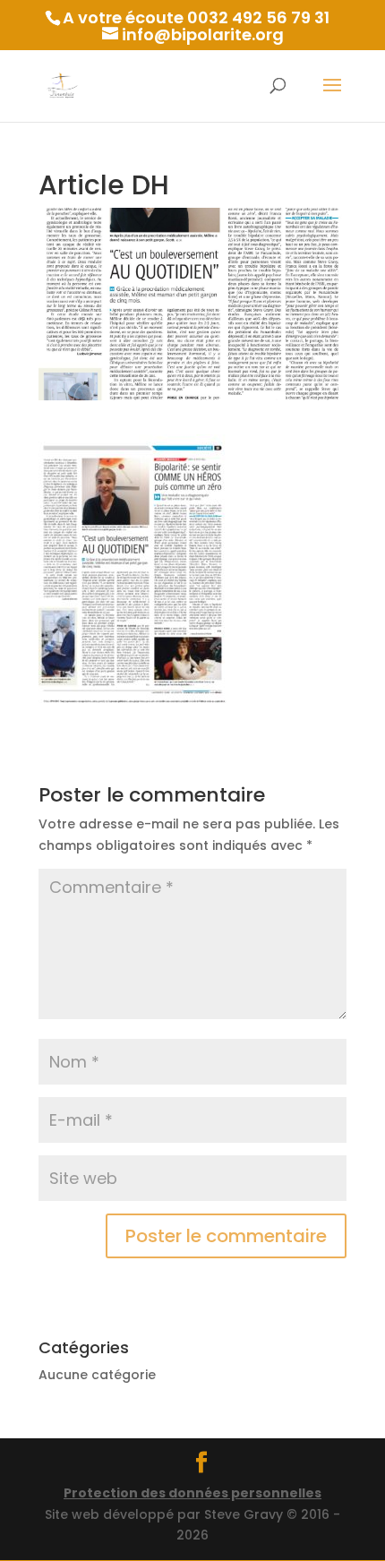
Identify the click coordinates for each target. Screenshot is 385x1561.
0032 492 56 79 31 (258, 17)
